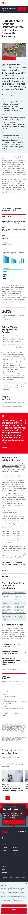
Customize (14, 905)
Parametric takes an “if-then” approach (13, 494)
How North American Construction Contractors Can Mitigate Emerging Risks (12, 789)
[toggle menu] (25, 3)
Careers (4, 850)
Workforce (4, 872)
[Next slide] (8, 798)
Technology (5, 867)
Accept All (14, 912)
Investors (4, 853)
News (3, 856)
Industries (15, 850)
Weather (4, 869)
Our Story (4, 847)
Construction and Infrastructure (9, 8)
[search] (22, 3)
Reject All (14, 909)
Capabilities (16, 847)
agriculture (21, 185)
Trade (3, 864)
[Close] (26, 883)
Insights (15, 853)
